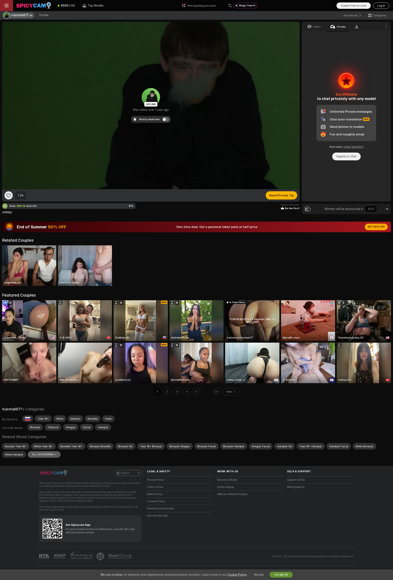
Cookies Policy (156, 501)
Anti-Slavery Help (157, 515)
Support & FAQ (296, 479)
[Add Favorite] (9, 195)
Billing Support (296, 487)
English (125, 472)
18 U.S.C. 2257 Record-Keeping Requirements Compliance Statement (313, 556)
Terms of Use (155, 487)
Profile (43, 15)
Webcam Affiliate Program (232, 494)
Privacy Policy (155, 479)
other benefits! (353, 146)
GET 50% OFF (376, 226)
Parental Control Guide (160, 508)
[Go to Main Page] (33, 5)
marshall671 (12, 409)
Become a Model (227, 479)
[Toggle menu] (6, 5)
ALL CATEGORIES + (44, 454)
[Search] (230, 5)
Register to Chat (346, 156)
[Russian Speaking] (27, 418)
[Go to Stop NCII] (120, 556)
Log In (381, 5)
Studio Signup (225, 487)
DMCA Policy (155, 494)
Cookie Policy (237, 574)
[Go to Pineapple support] (100, 556)
